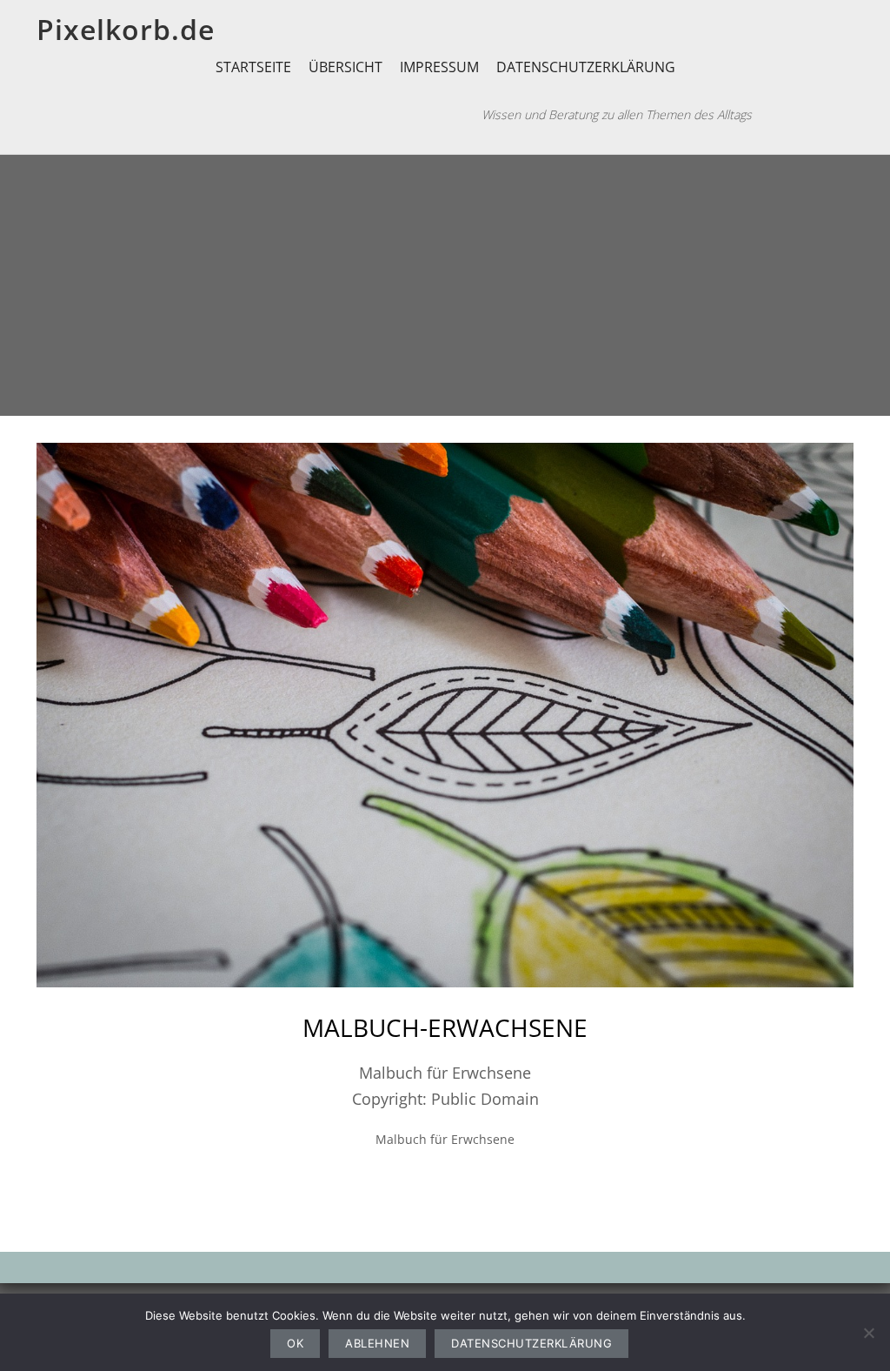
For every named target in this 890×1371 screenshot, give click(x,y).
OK (295, 1343)
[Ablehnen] (868, 1332)
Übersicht (345, 67)
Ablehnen (377, 1343)
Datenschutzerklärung (585, 67)
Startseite (253, 67)
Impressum (439, 67)
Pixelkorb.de (126, 29)
